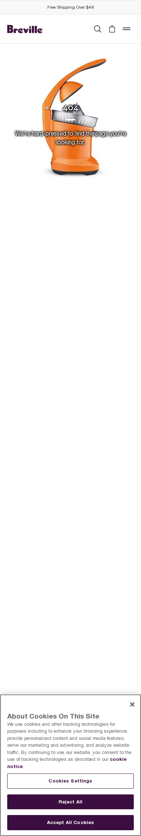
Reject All (70, 802)
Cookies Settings (70, 781)
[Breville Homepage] (25, 29)
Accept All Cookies (70, 822)
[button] (112, 29)
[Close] (132, 704)
